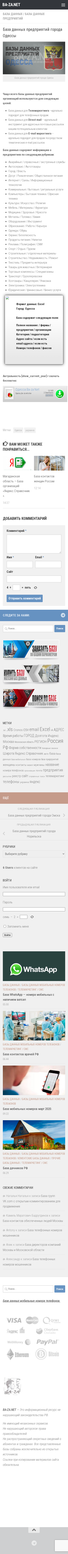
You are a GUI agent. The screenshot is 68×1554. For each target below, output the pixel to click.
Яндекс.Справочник (29, 753)
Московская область (24, 742)
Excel (45, 729)
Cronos (18, 730)
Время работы (13, 735)
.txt (4, 730)
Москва (8, 742)
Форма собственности (25, 747)
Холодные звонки (50, 748)
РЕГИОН (40, 741)
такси (42, 776)
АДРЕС (59, 730)
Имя (10, 557)
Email (39, 557)
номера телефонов (13, 770)
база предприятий (49, 759)
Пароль (7, 902)
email (34, 729)
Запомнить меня (18, 926)
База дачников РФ (15, 1168)
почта (39, 770)
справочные (34, 776)
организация (29, 770)
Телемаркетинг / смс (31, 989)
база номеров (33, 759)
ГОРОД (29, 735)
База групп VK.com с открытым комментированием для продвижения (31, 1201)
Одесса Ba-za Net (27, 389)
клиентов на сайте (20, 867)
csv (26, 729)
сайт (25, 776)
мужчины (39, 765)
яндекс (35, 782)
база (52, 753)
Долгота (41, 735)
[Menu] (63, 5)
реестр (16, 776)
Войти (7, 935)
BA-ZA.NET (11, 4)
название (52, 764)
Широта (8, 753)
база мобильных (18, 759)
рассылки (7, 776)
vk (52, 730)
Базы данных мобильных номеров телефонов (31, 1044)
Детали (49, 395)
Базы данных (12, 14)
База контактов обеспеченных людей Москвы (33, 1221)
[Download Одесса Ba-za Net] (9, 399)
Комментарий (16, 531)
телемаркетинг (55, 776)
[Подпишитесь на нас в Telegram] (63, 615)
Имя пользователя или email (21, 887)
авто (46, 754)
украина (30, 430)
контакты (21, 764)
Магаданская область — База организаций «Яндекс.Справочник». (16, 486)
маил (30, 765)
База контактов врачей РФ (21, 1054)
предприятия (53, 770)
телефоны (11, 781)
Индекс (53, 735)
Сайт (10, 572)
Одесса (18, 430)
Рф (5, 747)
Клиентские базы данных (34, 1158)
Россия (55, 741)
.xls (9, 729)
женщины (9, 765)
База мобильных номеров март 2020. (27, 1109)
